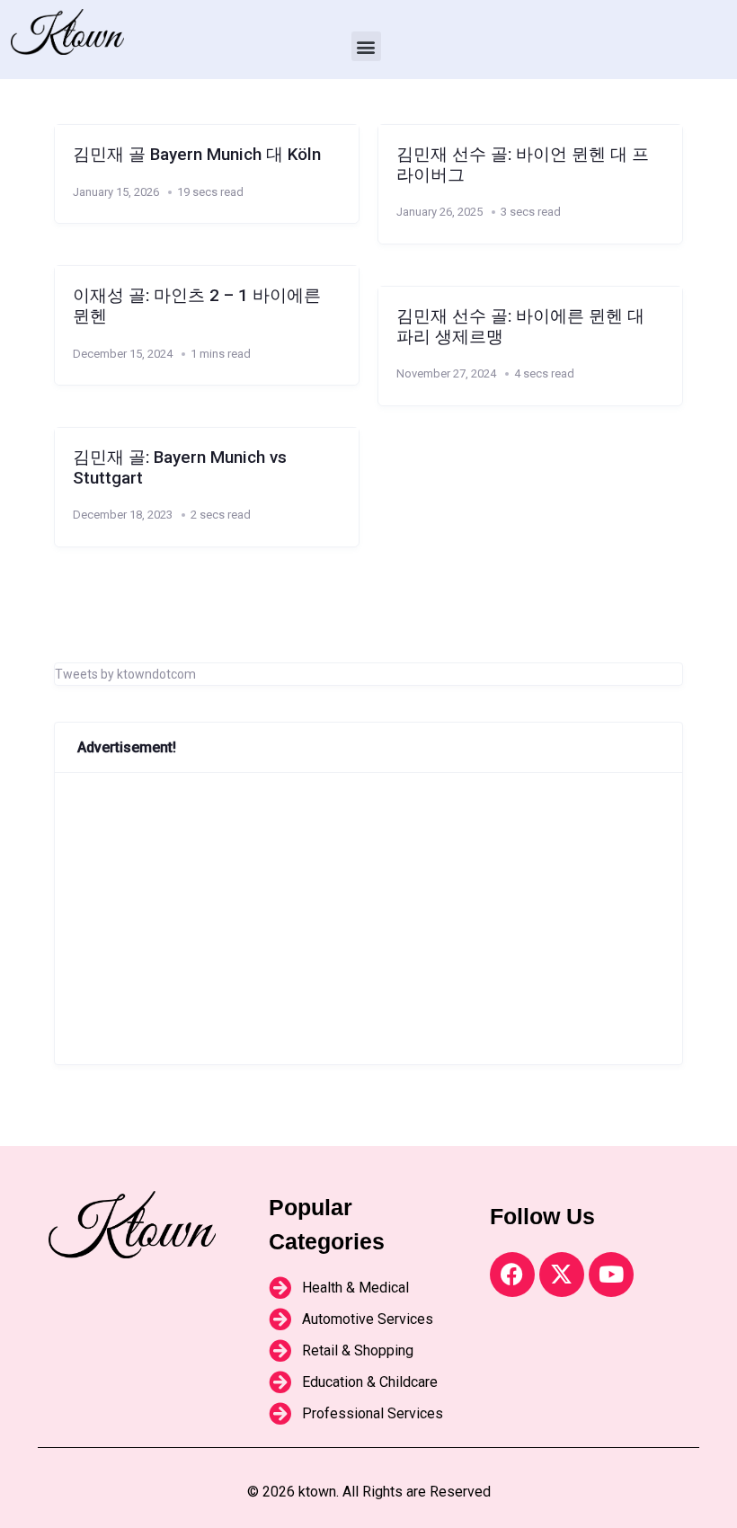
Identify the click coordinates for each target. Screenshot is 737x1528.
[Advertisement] (368, 918)
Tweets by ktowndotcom (125, 674)
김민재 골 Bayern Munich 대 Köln (197, 154)
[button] (366, 46)
